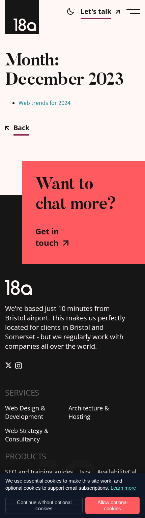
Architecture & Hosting (88, 412)
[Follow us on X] (8, 366)
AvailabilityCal (117, 472)
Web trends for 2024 (44, 103)
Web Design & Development (25, 412)
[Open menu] (133, 11)
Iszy (85, 472)
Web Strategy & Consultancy (27, 435)
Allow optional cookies (112, 505)
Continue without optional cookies (44, 505)
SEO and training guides (39, 472)
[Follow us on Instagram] (18, 366)
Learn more (123, 488)
